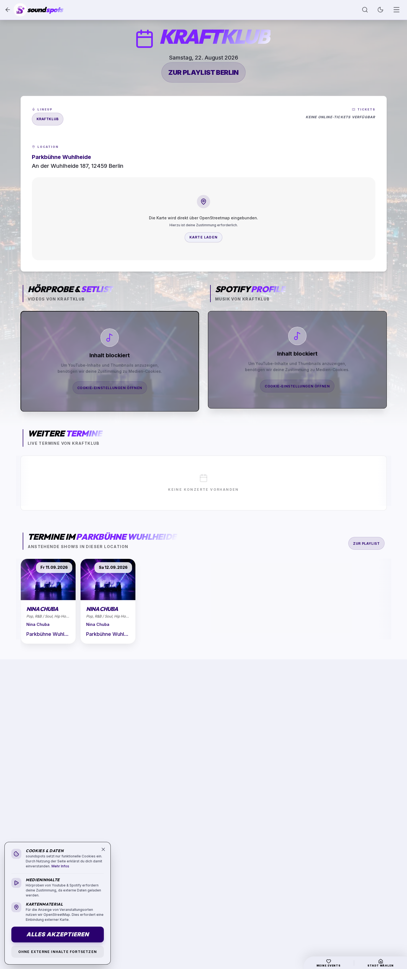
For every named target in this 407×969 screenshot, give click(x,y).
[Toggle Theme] (380, 9)
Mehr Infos (60, 866)
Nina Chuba (38, 624)
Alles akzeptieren (57, 934)
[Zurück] (7, 9)
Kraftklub (48, 119)
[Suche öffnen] (364, 9)
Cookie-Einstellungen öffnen (109, 388)
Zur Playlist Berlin (203, 72)
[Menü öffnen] (396, 10)
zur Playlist (366, 543)
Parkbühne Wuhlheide (48, 634)
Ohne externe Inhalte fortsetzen (57, 952)
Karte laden (203, 237)
